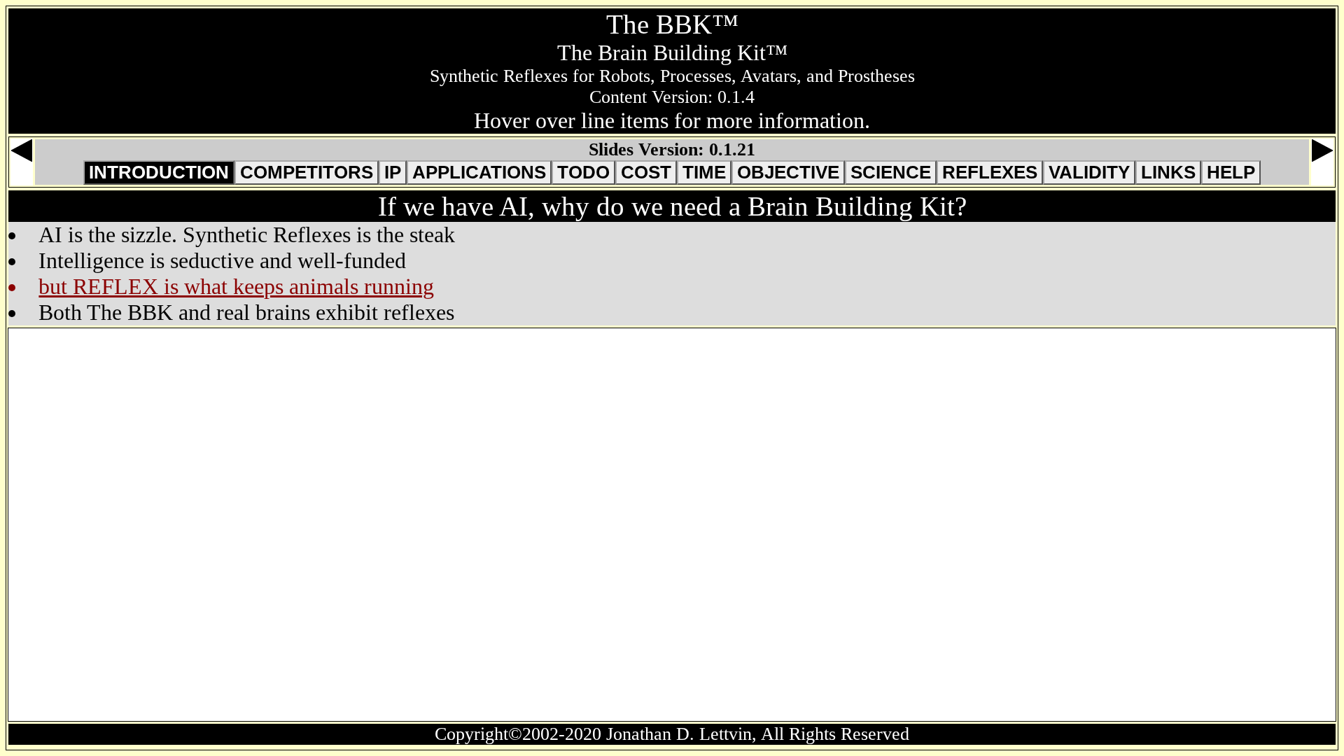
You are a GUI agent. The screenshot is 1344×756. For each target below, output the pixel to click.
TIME (704, 172)
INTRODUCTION (159, 172)
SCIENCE (890, 172)
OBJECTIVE (788, 172)
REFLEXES (989, 172)
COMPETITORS (306, 172)
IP (392, 172)
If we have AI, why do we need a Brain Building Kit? (672, 206)
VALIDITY (1089, 172)
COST (646, 172)
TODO (583, 172)
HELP (1231, 172)
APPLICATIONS (479, 172)
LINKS (1168, 172)
